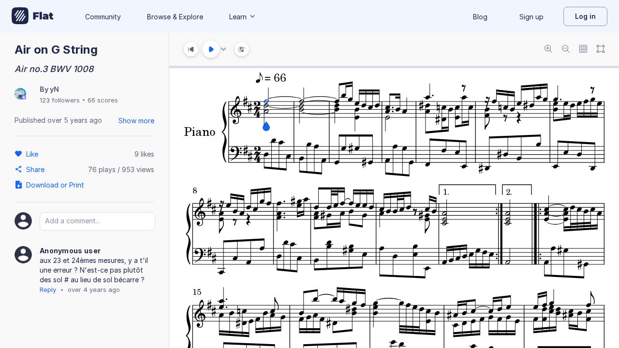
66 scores (103, 100)
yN (54, 89)
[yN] (20, 94)
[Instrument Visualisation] (242, 49)
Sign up (531, 17)
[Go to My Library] (33, 16)
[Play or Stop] (211, 49)
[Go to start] (191, 49)
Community (103, 17)
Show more (136, 120)
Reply (48, 289)
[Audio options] (223, 49)
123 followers (60, 100)
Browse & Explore (175, 17)
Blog (480, 17)
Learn (238, 17)
